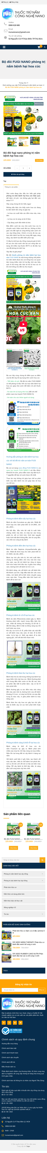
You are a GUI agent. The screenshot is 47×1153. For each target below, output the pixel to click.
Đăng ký (6, 2)
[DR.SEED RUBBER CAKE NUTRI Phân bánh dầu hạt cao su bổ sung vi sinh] (6, 957)
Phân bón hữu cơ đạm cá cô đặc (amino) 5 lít (29, 932)
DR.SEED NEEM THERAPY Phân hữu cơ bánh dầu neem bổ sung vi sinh (28, 943)
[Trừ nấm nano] (23, 14)
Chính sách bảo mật (9, 1048)
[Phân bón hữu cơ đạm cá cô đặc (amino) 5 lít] (6, 934)
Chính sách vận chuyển (10, 1057)
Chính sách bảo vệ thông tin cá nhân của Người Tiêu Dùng (23, 1080)
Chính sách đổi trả (8, 1062)
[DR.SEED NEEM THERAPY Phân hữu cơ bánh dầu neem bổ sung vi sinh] (6, 946)
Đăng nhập (14, 2)
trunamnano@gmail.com (19, 32)
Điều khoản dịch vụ (9, 1067)
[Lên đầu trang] (38, 1149)
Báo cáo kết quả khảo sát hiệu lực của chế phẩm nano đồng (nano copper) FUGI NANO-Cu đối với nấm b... (23, 1100)
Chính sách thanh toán (10, 1053)
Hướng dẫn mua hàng (10, 1043)
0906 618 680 (14, 25)
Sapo (28, 1146)
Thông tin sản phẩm (11, 187)
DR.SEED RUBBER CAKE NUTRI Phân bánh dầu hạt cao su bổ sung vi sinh (28, 955)
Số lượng (7, 168)
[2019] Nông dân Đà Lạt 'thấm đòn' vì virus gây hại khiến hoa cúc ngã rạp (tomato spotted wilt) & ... (22, 1108)
